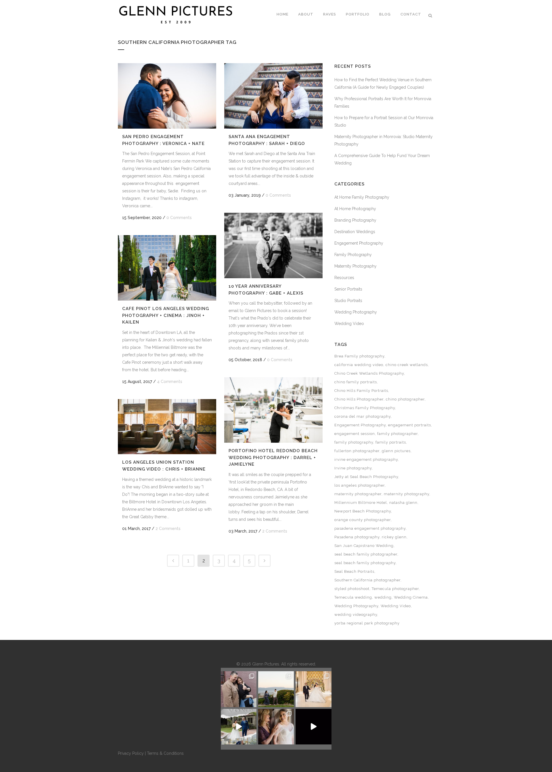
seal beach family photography (365, 563)
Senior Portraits (348, 289)
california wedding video (358, 365)
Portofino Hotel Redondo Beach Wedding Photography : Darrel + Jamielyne (273, 457)
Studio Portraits (348, 300)
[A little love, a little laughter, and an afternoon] (238, 689)
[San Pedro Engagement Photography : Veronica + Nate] (167, 96)
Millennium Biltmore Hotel (360, 502)
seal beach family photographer (365, 554)
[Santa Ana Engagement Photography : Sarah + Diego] (273, 96)
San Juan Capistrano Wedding (364, 545)
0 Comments (179, 217)
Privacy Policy (131, 753)
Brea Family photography (359, 356)
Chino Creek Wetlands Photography (369, 373)
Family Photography (353, 254)
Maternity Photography (355, 266)
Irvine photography (353, 468)
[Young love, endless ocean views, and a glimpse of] (276, 689)
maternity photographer (358, 494)
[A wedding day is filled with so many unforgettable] (313, 689)
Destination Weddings (354, 231)
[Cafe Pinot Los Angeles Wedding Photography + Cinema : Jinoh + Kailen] (167, 268)
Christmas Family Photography (364, 408)
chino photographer (405, 399)
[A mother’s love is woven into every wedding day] (276, 726)
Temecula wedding (353, 597)
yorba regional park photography (367, 623)
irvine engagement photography (366, 459)
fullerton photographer (356, 451)
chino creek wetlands (407, 365)
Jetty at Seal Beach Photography (366, 477)
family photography (353, 442)
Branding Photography (355, 220)
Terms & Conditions (165, 753)
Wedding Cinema (411, 597)
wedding (383, 597)
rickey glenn (394, 537)
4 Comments (169, 381)
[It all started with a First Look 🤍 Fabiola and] (313, 726)
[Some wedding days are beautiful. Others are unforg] (238, 726)
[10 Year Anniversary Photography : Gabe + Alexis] (273, 245)
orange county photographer (362, 520)
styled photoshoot (351, 589)
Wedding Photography (355, 312)
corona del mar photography (362, 416)
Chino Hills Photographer (359, 399)
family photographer (397, 434)
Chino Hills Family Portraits (361, 390)
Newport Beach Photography (362, 511)
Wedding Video (349, 323)
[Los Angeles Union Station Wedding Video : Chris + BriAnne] (167, 426)
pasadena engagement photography (370, 528)
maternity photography (406, 494)
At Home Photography (355, 208)
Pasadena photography (356, 537)
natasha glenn (403, 502)
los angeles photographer (359, 485)
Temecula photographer (395, 589)
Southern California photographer (367, 580)
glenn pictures (396, 451)
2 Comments (274, 531)
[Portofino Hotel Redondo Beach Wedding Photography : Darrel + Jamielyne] (273, 410)
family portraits (390, 442)
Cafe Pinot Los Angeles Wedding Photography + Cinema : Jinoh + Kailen (165, 315)
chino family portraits (355, 382)
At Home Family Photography (361, 197)
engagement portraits (409, 425)
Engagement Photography (358, 243)
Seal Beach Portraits (354, 571)
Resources (344, 277)
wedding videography (355, 614)
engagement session (354, 434)
